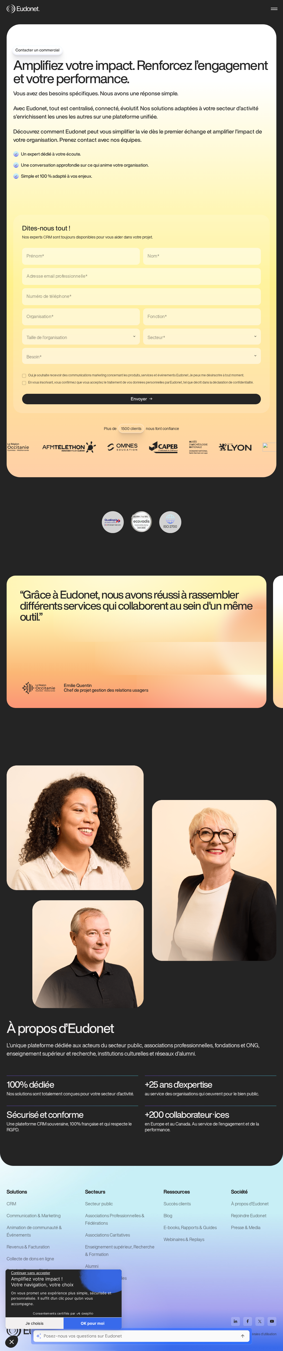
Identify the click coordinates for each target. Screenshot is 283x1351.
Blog (168, 1215)
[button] (274, 8)
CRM (11, 1203)
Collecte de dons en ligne (30, 1258)
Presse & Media (245, 1227)
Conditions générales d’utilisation (253, 1334)
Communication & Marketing (34, 1215)
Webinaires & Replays (184, 1239)
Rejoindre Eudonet (248, 1215)
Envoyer (139, 399)
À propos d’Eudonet (250, 1203)
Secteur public (99, 1203)
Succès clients (177, 1203)
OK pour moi (92, 1323)
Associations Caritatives (107, 1235)
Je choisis (34, 1323)
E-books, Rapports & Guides (190, 1227)
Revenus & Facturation (28, 1247)
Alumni (91, 1266)
